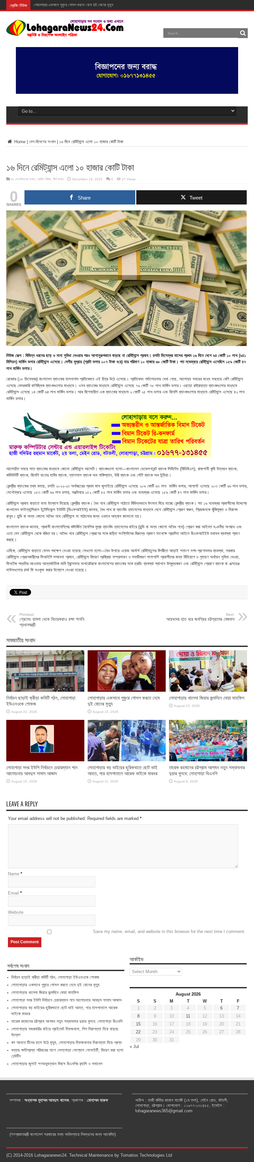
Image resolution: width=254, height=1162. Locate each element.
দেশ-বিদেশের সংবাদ (42, 141)
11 (188, 1016)
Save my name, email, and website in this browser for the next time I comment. (169, 931)
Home (19, 141)
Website (15, 912)
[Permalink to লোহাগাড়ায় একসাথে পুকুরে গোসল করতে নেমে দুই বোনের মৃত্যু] (127, 690)
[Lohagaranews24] (65, 32)
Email (13, 893)
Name (13, 873)
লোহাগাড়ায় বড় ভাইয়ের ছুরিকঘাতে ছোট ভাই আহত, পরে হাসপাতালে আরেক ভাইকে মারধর (122, 770)
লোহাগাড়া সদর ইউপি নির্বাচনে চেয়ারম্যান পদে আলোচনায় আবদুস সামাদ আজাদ (41, 770)
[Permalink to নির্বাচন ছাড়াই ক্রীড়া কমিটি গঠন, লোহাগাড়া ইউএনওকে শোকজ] (45, 690)
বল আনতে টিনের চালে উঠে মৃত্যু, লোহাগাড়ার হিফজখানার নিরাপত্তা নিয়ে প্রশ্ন (66, 1042)
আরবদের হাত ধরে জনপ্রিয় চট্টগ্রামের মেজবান (200, 617)
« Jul (134, 1046)
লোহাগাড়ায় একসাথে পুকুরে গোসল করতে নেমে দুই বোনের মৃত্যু (55, 984)
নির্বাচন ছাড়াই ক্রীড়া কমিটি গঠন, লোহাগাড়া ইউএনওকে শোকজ (55, 977)
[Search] (243, 33)
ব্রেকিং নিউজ (44, 179)
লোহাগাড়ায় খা (42, 5)
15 (138, 1023)
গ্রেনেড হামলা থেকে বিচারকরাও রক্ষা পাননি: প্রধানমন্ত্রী (52, 619)
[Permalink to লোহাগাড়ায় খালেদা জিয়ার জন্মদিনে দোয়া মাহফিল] (208, 690)
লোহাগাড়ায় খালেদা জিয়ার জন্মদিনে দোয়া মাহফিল (206, 698)
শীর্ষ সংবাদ (58, 179)
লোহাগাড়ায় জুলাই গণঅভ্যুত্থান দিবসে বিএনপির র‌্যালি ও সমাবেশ (57, 1063)
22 (138, 1031)
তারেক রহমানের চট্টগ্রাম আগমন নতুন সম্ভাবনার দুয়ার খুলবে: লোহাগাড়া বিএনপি (207, 770)
